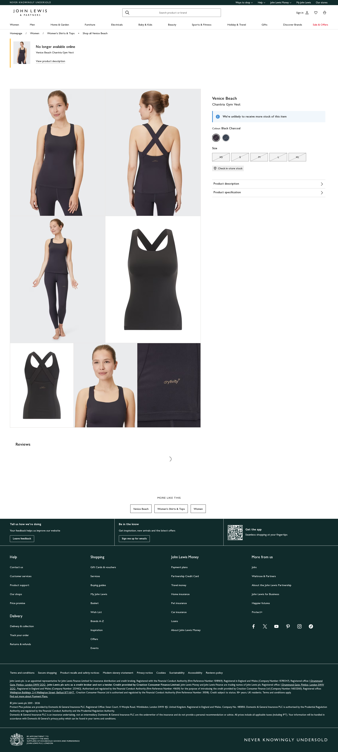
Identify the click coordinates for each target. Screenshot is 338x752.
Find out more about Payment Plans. (29, 696)
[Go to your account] (307, 12)
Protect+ (257, 612)
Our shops (16, 594)
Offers (94, 639)
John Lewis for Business (265, 594)
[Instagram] (299, 627)
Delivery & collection (22, 626)
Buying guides (98, 585)
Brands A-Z (97, 621)
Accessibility (195, 672)
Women (14, 24)
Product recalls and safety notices (79, 672)
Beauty (172, 24)
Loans (174, 621)
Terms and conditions (22, 672)
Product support (19, 585)
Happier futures (261, 603)
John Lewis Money (279, 2)
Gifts (264, 24)
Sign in (299, 12)
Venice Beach (141, 508)
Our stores (321, 2)
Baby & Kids (145, 24)
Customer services (21, 576)
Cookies (161, 672)
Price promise (17, 603)
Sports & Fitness (201, 24)
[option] (216, 138)
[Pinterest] (288, 627)
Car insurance (179, 612)
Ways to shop (243, 2)
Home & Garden (60, 24)
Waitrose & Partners (264, 576)
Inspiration (96, 630)
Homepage (16, 33)
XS (217, 158)
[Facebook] (253, 627)
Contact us (16, 567)
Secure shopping (47, 672)
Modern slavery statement (118, 672)
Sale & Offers (320, 24)
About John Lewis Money (186, 630)
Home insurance (180, 594)
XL (294, 158)
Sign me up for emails (134, 538)
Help (260, 2)
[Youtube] (276, 627)
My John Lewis (303, 2)
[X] (265, 627)
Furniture (90, 24)
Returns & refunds (20, 644)
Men (32, 24)
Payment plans (179, 567)
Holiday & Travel (236, 24)
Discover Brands (292, 24)
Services (95, 576)
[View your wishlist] (315, 12)
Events (94, 648)
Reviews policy (214, 672)
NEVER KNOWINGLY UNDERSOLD (30, 2)
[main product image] (24, 53)
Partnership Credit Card (185, 576)
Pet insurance (179, 603)
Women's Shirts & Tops (61, 33)
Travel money (178, 585)
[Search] (127, 12)
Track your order (19, 635)
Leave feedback (22, 538)
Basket (94, 603)
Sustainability (176, 672)
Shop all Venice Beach (95, 33)
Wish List (96, 612)
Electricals (117, 24)
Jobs (254, 567)
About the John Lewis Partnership (271, 585)
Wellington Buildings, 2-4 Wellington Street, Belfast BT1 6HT (42, 692)
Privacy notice (145, 672)
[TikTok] (311, 627)
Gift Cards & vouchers (103, 567)
